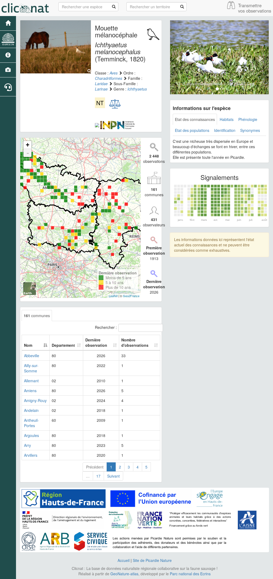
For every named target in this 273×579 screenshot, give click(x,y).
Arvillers (30, 455)
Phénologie (247, 119)
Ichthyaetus (137, 89)
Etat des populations (192, 130)
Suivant (113, 476)
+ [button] (27, 144)
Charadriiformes (108, 78)
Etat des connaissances (195, 119)
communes (37, 315)
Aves (114, 73)
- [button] (28, 153)
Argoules (31, 435)
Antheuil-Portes (31, 422)
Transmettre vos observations (254, 8)
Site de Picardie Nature (152, 560)
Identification (224, 130)
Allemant (31, 380)
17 (98, 476)
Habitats (227, 119)
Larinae (101, 89)
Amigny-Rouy (35, 400)
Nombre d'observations (134, 342)
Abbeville (31, 355)
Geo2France (131, 296)
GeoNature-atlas (124, 573)
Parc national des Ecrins (190, 573)
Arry (27, 445)
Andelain (31, 410)
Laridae (101, 83)
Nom (28, 345)
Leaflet (113, 296)
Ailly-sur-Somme (31, 368)
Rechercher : (106, 327)
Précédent (94, 467)
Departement (63, 345)
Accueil (124, 560)
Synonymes (250, 130)
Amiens (30, 390)
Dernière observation (96, 342)
